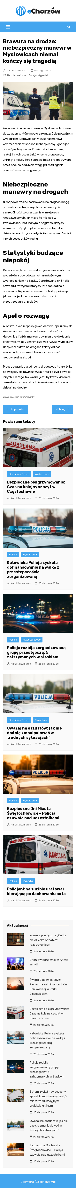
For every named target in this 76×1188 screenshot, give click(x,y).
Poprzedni (17, 409)
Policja (33, 75)
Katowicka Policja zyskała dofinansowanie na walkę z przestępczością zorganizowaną (33, 569)
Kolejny (60, 409)
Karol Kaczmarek (17, 70)
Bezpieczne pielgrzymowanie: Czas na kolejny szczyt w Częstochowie (36, 487)
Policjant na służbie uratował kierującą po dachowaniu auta (36, 891)
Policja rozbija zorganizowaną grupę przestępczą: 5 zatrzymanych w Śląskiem (36, 652)
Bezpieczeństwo (17, 75)
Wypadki (43, 75)
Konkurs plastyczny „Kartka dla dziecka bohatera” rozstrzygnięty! (48, 940)
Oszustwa (41, 720)
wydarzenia (42, 474)
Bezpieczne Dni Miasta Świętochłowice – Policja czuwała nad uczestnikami (33, 813)
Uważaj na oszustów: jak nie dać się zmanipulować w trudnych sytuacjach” (34, 733)
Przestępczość (32, 639)
